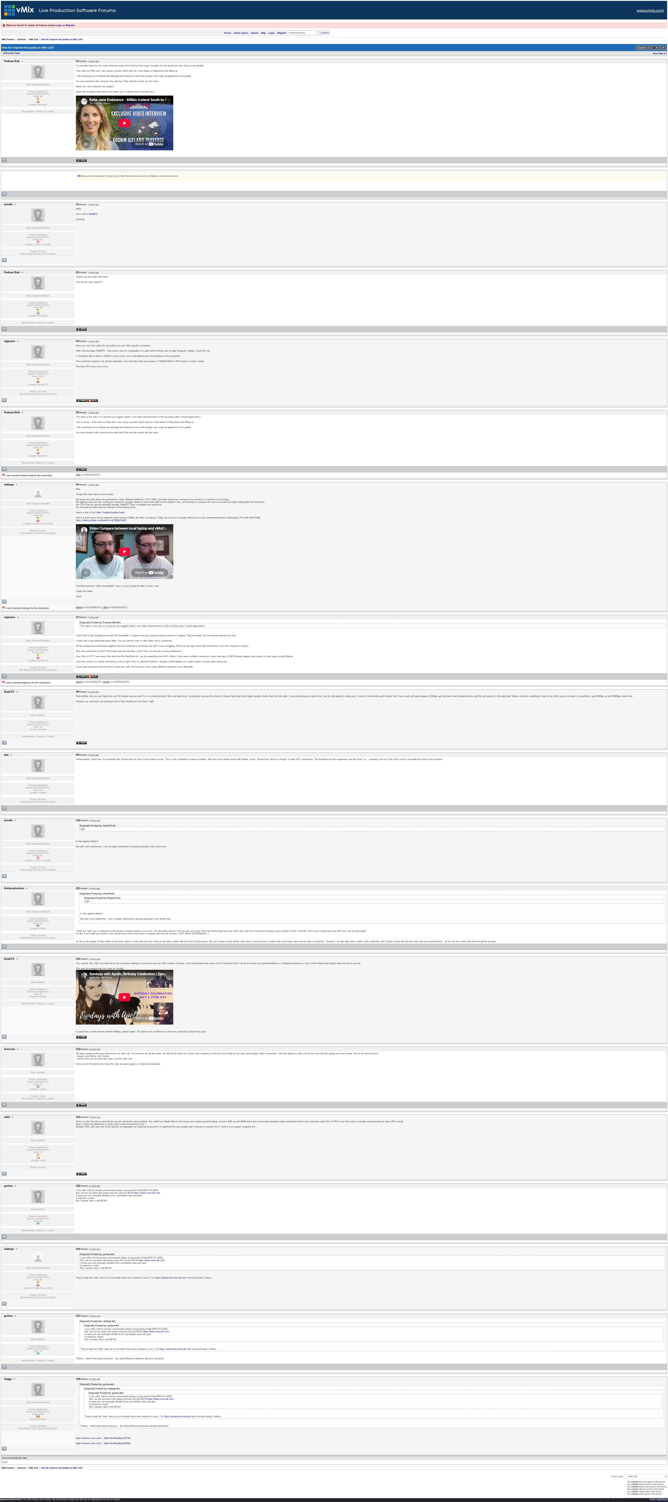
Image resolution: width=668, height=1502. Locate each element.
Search (254, 33)
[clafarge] (38, 497)
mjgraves (9, 341)
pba (6, 754)
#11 (78, 888)
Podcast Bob (12, 61)
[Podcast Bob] (38, 77)
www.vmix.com (650, 10)
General (21, 39)
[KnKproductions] (38, 905)
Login (59, 25)
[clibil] (38, 1133)
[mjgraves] (38, 357)
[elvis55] (38, 221)
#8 (77, 691)
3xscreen (9, 1049)
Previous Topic (12, 53)
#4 (77, 341)
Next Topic (658, 53)
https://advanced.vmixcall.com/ (171, 1277)
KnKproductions (14, 888)
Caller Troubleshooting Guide (109, 512)
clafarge (9, 484)
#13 (78, 1049)
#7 (77, 617)
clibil (7, 1117)
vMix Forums (7, 39)
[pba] (38, 771)
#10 (78, 820)
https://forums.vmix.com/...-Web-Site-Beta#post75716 (103, 1438)
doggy (8, 1379)
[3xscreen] (38, 1065)
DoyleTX (9, 691)
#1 (77, 61)
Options (642, 47)
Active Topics (241, 33)
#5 (77, 412)
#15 (78, 1185)
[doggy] (38, 1395)
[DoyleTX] (38, 708)
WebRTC (93, 214)
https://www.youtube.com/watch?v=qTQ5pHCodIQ (101, 520)
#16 (78, 1249)
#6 (77, 484)
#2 (77, 204)
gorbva (8, 1185)
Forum (227, 33)
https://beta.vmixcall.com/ (147, 1193)
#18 (78, 1379)
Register (70, 25)
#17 (78, 1315)
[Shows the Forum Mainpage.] (19, 11)
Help (263, 33)
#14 (78, 1117)
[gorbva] (38, 1202)
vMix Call (33, 39)
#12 (78, 958)
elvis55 (8, 204)
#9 (77, 754)
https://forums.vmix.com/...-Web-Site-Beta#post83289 (103, 1443)
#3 (77, 272)
